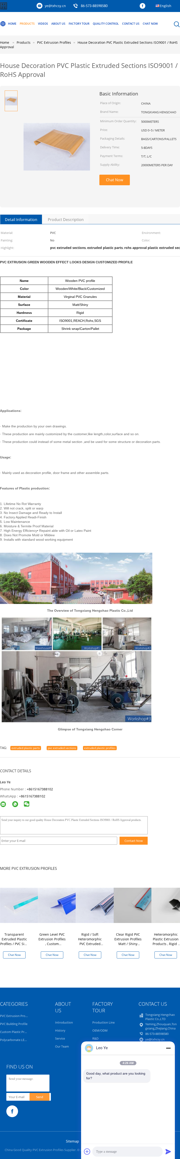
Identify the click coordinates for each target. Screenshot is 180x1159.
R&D (95, 1038)
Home (12, 24)
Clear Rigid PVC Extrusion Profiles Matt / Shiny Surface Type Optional (128, 943)
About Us (58, 24)
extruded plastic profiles (100, 748)
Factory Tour (79, 24)
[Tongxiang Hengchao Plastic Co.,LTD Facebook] (143, 6)
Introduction (64, 1022)
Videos (43, 24)
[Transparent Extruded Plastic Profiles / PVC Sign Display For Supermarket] (24, 905)
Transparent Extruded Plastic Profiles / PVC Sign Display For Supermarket (14, 943)
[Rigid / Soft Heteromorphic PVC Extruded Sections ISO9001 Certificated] (100, 905)
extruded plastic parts (25, 748)
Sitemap (72, 1141)
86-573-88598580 (94, 6)
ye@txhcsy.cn (55, 6)
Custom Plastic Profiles (16, 1032)
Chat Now (150, 24)
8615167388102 (33, 796)
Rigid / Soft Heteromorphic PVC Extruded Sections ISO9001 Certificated (89, 943)
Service (60, 1038)
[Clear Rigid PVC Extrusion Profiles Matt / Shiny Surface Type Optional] (138, 905)
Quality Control (106, 24)
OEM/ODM (100, 1030)
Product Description (66, 219)
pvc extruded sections (62, 748)
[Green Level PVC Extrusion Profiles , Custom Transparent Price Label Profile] (62, 905)
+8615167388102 (40, 789)
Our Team (62, 1046)
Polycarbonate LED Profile (18, 1040)
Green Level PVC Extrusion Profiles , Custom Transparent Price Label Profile (52, 943)
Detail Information (21, 219)
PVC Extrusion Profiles (15, 1016)
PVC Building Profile (13, 1024)
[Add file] (87, 1151)
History (60, 1030)
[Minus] (168, 1048)
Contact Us (130, 24)
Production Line (103, 1022)
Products (27, 24)
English (165, 6)
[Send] (168, 1151)
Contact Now (133, 841)
